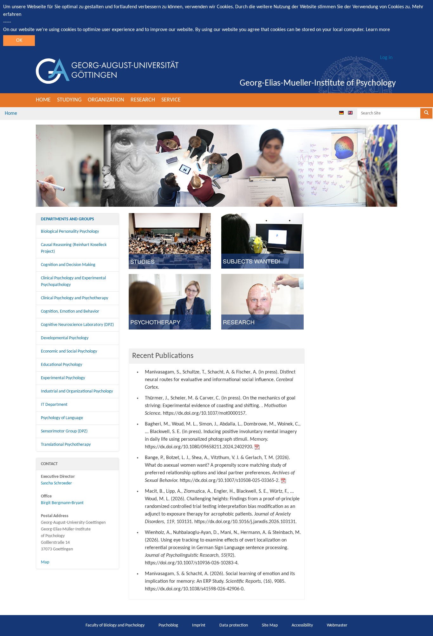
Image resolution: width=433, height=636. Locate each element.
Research (143, 100)
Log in (386, 57)
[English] (350, 112)
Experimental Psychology (63, 378)
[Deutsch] (341, 112)
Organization (106, 100)
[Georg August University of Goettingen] (107, 71)
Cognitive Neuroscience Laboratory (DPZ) (77, 324)
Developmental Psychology (64, 338)
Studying (69, 100)
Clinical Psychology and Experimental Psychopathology (73, 281)
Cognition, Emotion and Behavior (70, 311)
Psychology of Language (62, 418)
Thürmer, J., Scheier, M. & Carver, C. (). (220, 406)
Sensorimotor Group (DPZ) (64, 431)
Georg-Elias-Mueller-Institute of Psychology (318, 83)
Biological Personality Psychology (70, 231)
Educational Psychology (61, 364)
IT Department (54, 404)
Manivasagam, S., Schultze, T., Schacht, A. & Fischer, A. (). (220, 380)
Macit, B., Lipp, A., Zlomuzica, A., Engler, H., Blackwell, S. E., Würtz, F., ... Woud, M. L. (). (222, 506)
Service (171, 100)
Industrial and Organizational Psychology (77, 391)
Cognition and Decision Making (68, 265)
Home (43, 100)
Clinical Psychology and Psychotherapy (74, 298)
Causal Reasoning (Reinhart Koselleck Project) (74, 248)
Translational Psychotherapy (66, 444)
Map (45, 562)
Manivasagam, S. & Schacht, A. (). (220, 581)
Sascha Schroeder (56, 483)
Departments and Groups (67, 219)
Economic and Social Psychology (69, 351)
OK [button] (19, 40)
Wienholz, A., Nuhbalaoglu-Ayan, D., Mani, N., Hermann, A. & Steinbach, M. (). (223, 548)
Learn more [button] (378, 29)
